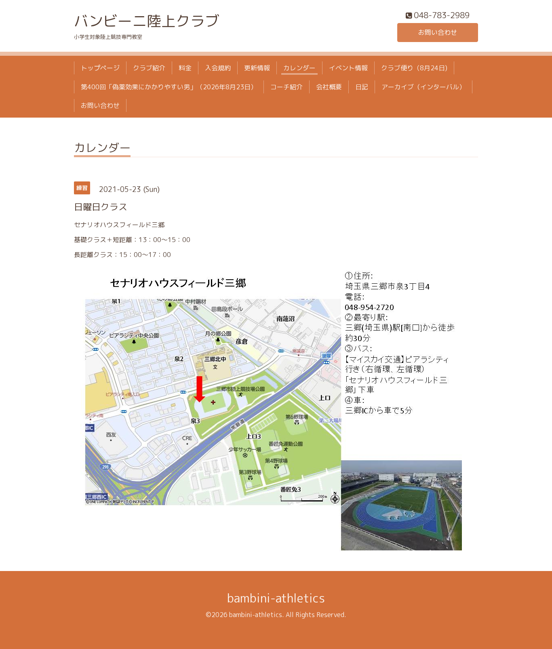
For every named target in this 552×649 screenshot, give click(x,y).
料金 (185, 67)
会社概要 (329, 86)
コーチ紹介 (286, 86)
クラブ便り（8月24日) (414, 67)
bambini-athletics (276, 598)
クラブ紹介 (149, 67)
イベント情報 (348, 67)
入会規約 (218, 67)
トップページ (100, 67)
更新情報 (257, 67)
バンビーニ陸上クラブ (146, 21)
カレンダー (299, 67)
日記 (361, 86)
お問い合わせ (437, 32)
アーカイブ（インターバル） (423, 86)
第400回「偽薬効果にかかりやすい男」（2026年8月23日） (169, 86)
